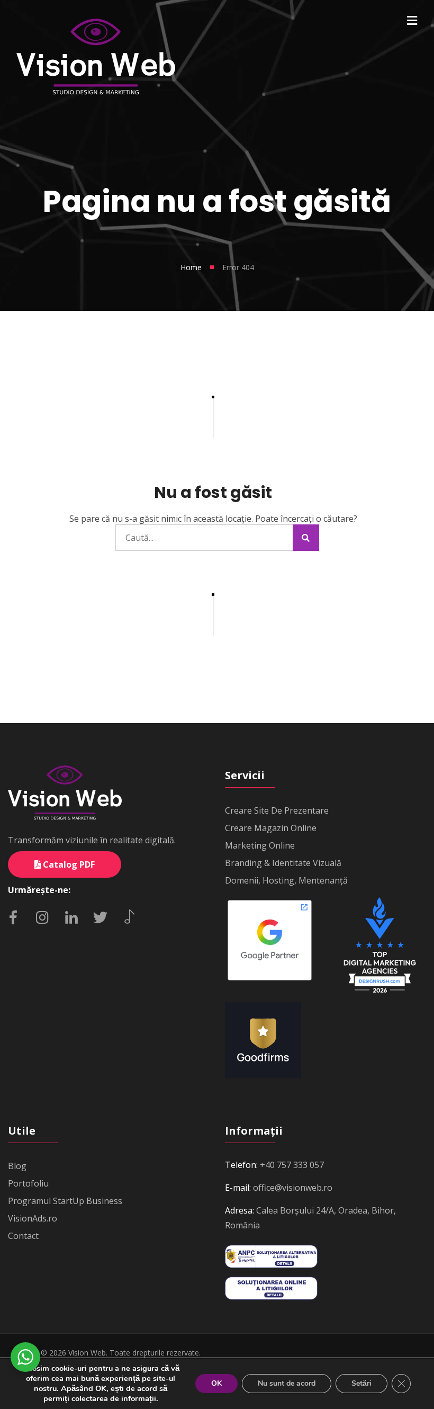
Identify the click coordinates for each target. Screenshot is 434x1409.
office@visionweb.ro (292, 1187)
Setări (361, 1383)
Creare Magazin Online (271, 828)
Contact (23, 1236)
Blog (17, 1166)
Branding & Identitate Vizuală (283, 863)
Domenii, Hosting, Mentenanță (286, 880)
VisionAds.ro (32, 1218)
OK (216, 1383)
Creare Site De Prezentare (277, 810)
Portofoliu (28, 1183)
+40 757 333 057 (292, 1165)
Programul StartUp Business (65, 1201)
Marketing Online (260, 845)
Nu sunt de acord (286, 1383)
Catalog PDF (68, 864)
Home (191, 267)
